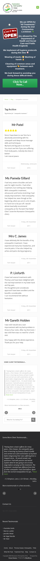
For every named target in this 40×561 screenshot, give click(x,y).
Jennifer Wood (8, 534)
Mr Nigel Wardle (9, 536)
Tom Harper (11, 168)
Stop (20, 408)
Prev (6, 412)
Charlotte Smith (9, 528)
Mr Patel (17, 125)
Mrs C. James (17, 236)
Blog (12, 99)
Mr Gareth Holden (17, 320)
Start (19, 408)
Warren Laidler (9, 531)
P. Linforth (17, 273)
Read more (9, 395)
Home (7, 99)
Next (33, 412)
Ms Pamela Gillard (17, 178)
